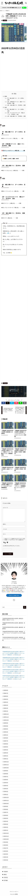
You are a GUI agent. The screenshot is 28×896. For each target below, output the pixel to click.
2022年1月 (5, 830)
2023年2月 (5, 791)
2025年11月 (6, 717)
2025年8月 (5, 726)
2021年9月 (5, 842)
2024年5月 (5, 747)
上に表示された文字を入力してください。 (12, 545)
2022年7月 (5, 812)
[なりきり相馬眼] (14, 3)
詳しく (24, 7)
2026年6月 (5, 696)
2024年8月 (5, 738)
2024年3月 (5, 752)
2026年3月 (5, 705)
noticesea (16, 654)
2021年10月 (6, 839)
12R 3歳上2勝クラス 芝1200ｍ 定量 (16, 105)
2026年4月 (5, 702)
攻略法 (5, 874)
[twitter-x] (14, 600)
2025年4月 (5, 732)
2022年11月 (6, 800)
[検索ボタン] (26, 3)
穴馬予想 (6, 877)
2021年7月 (5, 848)
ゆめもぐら (16, 679)
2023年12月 (6, 761)
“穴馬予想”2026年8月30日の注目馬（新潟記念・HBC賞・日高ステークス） (13, 619)
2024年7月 (5, 741)
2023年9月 (5, 770)
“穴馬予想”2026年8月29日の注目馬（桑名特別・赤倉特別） (13, 628)
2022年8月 (5, 809)
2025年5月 (5, 729)
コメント (5, 507)
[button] (3, 403)
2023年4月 (5, 785)
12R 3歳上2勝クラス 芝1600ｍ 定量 (16, 116)
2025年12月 (6, 714)
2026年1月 (5, 711)
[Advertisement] (14, 73)
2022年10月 (6, 803)
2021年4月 (5, 857)
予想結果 (5, 20)
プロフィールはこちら (14, 595)
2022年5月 (5, 818)
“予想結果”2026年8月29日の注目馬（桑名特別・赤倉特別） (13, 623)
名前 (4, 524)
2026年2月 (5, 708)
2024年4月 (5, 749)
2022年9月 (5, 806)
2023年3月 (5, 788)
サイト (4, 534)
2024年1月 (5, 758)
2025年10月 (6, 720)
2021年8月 (5, 845)
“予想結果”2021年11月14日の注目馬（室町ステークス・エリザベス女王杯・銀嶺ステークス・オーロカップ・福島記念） (13, 653)
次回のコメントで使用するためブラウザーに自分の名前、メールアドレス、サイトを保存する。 (15, 539)
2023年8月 (5, 773)
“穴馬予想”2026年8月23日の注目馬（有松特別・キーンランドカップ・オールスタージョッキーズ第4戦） (13, 639)
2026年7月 (5, 693)
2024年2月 (5, 755)
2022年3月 (5, 824)
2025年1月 (5, 735)
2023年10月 (6, 767)
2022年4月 (5, 821)
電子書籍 (6, 880)
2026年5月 (5, 699)
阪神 (6, 96)
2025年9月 (5, 723)
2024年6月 (5, 744)
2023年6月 (5, 779)
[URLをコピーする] (25, 403)
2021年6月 (5, 851)
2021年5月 (5, 854)
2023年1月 (5, 794)
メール (5, 529)
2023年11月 (6, 764)
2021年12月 (6, 833)
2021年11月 (6, 836)
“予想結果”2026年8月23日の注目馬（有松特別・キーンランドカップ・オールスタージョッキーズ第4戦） (13, 633)
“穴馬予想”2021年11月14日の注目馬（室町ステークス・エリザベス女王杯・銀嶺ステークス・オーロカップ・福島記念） (13, 665)
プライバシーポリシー (14, 891)
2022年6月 (5, 815)
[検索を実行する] (24, 607)
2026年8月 (5, 690)
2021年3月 (5, 860)
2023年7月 (5, 776)
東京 (6, 107)
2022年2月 (5, 827)
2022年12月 (6, 797)
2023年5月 (5, 782)
